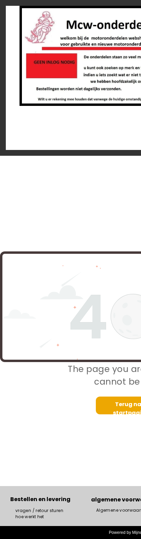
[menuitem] (39, 511)
